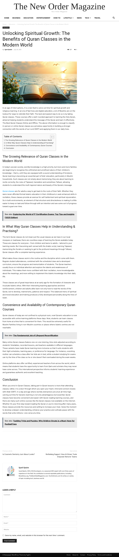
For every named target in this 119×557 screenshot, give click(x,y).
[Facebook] (5, 54)
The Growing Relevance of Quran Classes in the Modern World (28, 140)
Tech (87, 18)
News (79, 18)
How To (56, 18)
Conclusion (10, 148)
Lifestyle (68, 18)
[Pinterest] (15, 54)
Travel (97, 18)
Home (6, 18)
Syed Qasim (8, 49)
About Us (75, 555)
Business (16, 18)
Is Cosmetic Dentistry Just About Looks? (19, 454)
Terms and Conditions (105, 555)
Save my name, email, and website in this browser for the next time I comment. (35, 535)
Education (28, 18)
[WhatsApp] (21, 54)
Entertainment (43, 18)
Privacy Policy (91, 555)
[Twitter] (10, 54)
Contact (82, 555)
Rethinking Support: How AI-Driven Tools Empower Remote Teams (61, 455)
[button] (113, 18)
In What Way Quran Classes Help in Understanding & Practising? (30, 143)
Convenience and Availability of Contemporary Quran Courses (29, 145)
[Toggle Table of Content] (51, 137)
